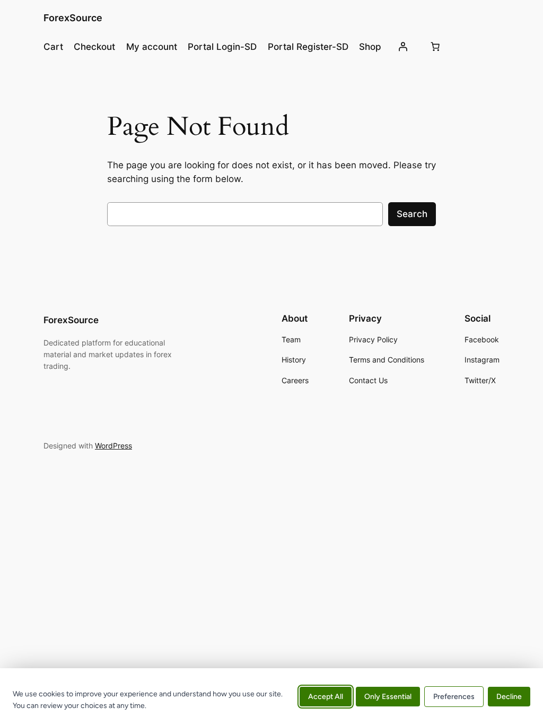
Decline (509, 696)
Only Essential (387, 696)
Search (412, 214)
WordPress (113, 445)
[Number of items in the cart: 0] (435, 47)
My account (151, 46)
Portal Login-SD (222, 46)
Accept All (325, 696)
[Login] (402, 47)
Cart (53, 46)
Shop (370, 46)
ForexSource (72, 17)
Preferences (454, 696)
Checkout (94, 46)
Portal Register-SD (308, 46)
